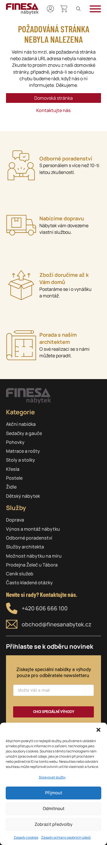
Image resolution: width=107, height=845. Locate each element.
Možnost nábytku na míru (34, 556)
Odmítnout (53, 808)
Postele (14, 478)
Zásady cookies (26, 837)
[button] (98, 730)
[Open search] (78, 9)
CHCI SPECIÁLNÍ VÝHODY (53, 711)
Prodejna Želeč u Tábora (32, 565)
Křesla (12, 469)
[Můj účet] (50, 8)
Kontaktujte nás (53, 110)
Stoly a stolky (20, 460)
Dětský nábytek (23, 496)
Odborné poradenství (29, 538)
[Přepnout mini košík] (63, 8)
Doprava (15, 520)
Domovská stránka (53, 98)
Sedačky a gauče (24, 433)
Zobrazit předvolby (53, 824)
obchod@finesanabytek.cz (56, 624)
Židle (11, 487)
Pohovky (15, 442)
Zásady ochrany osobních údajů (66, 837)
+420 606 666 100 (45, 608)
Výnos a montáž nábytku (33, 529)
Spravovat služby (52, 777)
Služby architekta (25, 547)
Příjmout (53, 793)
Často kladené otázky (29, 582)
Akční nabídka (21, 424)
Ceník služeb (19, 573)
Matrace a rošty (23, 451)
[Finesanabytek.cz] (22, 9)
